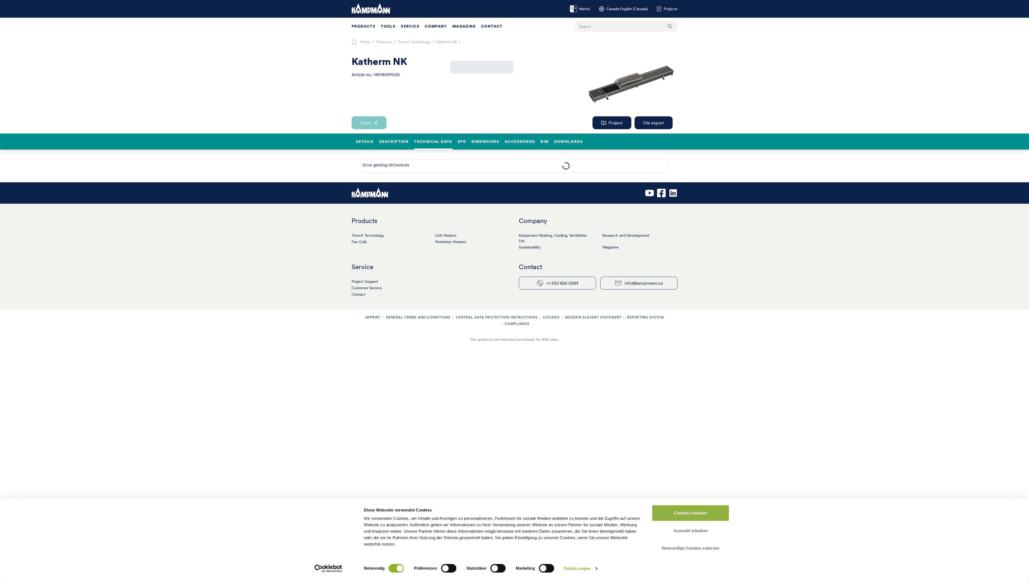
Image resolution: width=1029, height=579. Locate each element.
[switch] (448, 568)
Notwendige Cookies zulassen (690, 548)
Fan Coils (359, 241)
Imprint (372, 317)
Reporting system (645, 317)
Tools (388, 26)
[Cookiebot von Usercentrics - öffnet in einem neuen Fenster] (328, 569)
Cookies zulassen (690, 513)
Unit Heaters (445, 235)
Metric (580, 8)
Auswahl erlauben (690, 530)
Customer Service (367, 287)
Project (616, 122)
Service (410, 26)
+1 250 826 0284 (562, 283)
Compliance (517, 324)
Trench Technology (368, 235)
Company (436, 26)
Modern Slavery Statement (593, 317)
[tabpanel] (565, 166)
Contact (492, 26)
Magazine (464, 26)
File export (653, 122)
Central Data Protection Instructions (497, 317)
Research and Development (625, 235)
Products (363, 26)
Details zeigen (577, 568)
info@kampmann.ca (644, 283)
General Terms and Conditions (418, 317)
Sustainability (530, 247)
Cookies (551, 317)
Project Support (365, 281)
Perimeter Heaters (450, 241)
